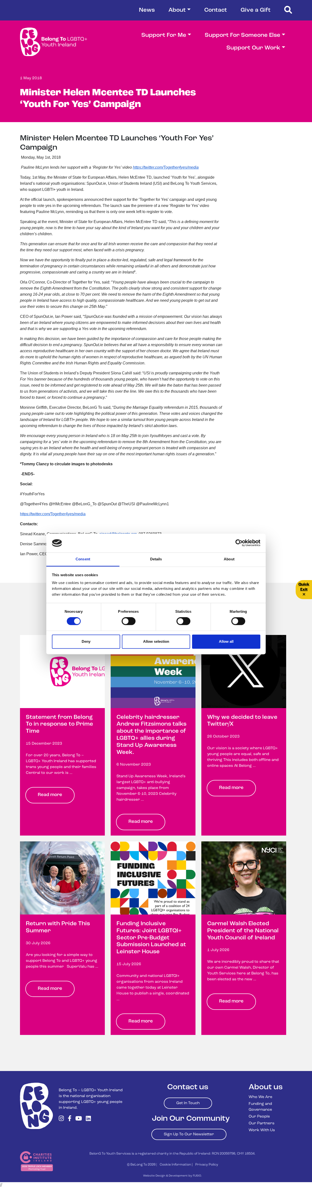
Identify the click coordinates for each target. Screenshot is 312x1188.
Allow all (226, 641)
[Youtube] (78, 1119)
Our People (259, 1117)
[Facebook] (69, 1119)
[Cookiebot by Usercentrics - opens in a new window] (239, 543)
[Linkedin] (88, 1119)
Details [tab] (156, 559)
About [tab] (229, 559)
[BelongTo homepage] (36, 1106)
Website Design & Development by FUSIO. (172, 1175)
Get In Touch (188, 1103)
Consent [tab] (83, 559)
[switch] (129, 621)
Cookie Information (175, 1165)
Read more (50, 795)
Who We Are (260, 1097)
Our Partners (261, 1123)
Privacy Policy (206, 1165)
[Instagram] (61, 1119)
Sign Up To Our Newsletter (189, 1134)
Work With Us (262, 1130)
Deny (86, 641)
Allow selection (156, 641)
